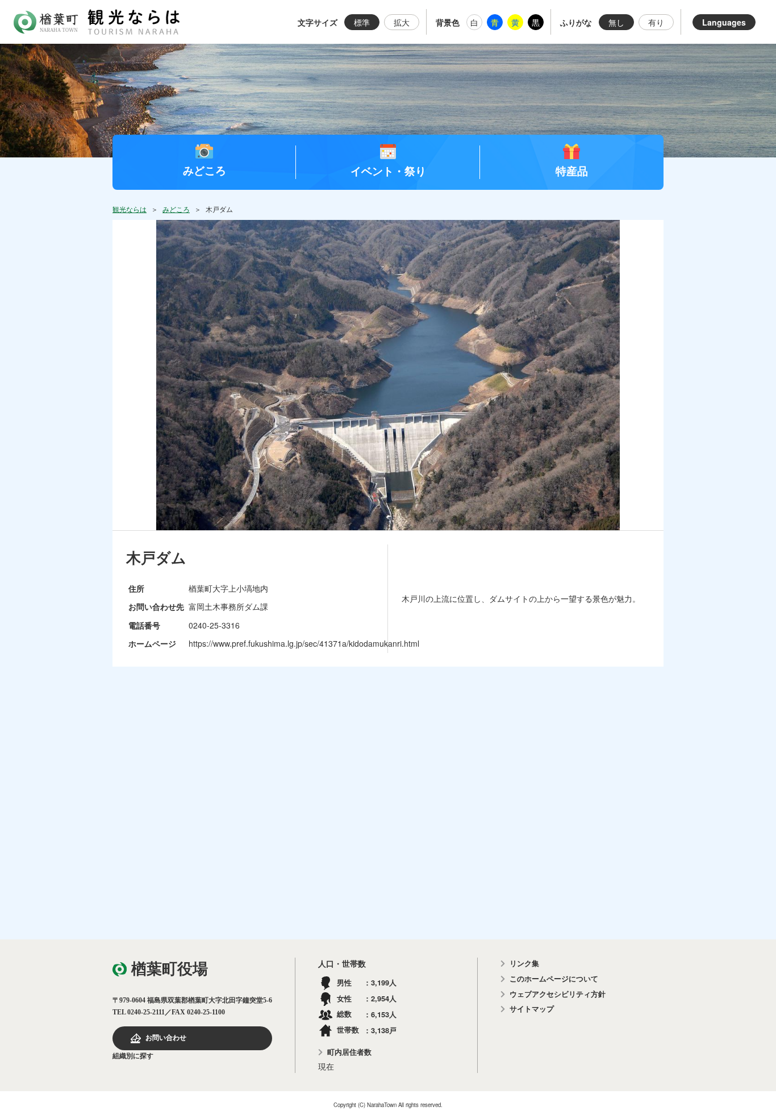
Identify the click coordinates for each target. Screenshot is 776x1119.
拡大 (402, 22)
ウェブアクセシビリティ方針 (558, 994)
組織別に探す (132, 1055)
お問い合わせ (165, 1038)
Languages (724, 22)
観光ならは (133, 22)
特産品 (572, 170)
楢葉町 (46, 22)
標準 (362, 22)
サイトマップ (532, 1009)
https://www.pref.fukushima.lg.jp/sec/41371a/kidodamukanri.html (304, 643)
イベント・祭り (388, 170)
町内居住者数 (349, 1052)
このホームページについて (554, 979)
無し (616, 22)
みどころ (204, 170)
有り (656, 22)
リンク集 (524, 963)
